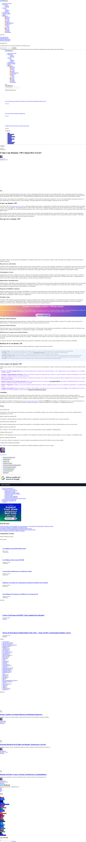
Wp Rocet (10, 141)
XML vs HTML (11, 134)
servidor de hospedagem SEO (30, 401)
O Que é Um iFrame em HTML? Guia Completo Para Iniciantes (23, 615)
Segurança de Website (7, 681)
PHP (3, 679)
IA (3, 673)
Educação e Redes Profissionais (11, 496)
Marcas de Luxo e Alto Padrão (11, 490)
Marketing (7, 6)
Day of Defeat (5, 650)
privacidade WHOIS (55, 381)
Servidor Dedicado (6, 683)
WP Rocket (10, 140)
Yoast (9, 133)
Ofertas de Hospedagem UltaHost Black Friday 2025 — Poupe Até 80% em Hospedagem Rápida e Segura (37, 633)
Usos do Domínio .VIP (7, 470)
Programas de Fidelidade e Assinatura (12, 493)
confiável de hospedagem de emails (37, 389)
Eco (3, 659)
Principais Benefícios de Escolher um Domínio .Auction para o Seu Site (23, 744)
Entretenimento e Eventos (10, 491)
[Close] (0, 796)
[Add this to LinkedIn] (2, 191)
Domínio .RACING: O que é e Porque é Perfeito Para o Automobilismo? (23, 774)
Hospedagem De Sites (7, 3)
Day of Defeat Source (7, 651)
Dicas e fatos (5, 4)
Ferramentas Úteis (6, 12)
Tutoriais (4, 8)
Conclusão (5, 501)
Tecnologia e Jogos (9, 495)
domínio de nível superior (18, 206)
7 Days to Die (5, 641)
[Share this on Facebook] (1, 191)
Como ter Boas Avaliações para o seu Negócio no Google (17, 571)
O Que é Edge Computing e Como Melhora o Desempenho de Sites (15, 113)
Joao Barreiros (3, 158)
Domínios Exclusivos (7, 463)
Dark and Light (6, 649)
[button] (6, 84)
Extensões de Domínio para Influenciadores (12, 465)
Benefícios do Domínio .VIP (9, 457)
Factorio (4, 663)
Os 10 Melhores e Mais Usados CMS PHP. (13, 560)
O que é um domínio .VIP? (8, 488)
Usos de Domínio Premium (8, 469)
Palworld (4, 678)
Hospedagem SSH (6, 670)
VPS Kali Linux (6, 688)
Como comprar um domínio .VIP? (9, 500)
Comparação (5, 648)
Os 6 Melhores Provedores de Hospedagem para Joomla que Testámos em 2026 (17, 125)
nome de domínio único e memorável (38, 352)
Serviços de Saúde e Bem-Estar (11, 497)
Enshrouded (5, 661)
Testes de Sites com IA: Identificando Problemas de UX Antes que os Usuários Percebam (17, 529)
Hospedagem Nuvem (7, 669)
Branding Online (6, 459)
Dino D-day (5, 657)
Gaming (4, 14)
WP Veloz (10, 137)
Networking (5, 677)
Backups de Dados (6, 646)
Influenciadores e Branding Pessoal (12, 492)
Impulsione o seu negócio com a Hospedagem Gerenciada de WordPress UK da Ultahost (25, 582)
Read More (5, 619)
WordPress (7, 10)
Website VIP (5, 472)
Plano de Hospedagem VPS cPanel (9, 680)
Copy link (14, 841)
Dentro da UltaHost (6, 13)
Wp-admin (10, 135)
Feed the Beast (5, 664)
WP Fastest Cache (11, 142)
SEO (6, 9)
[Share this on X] (0, 191)
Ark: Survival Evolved (7, 643)
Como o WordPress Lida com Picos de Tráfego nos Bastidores (12, 530)
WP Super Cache (11, 139)
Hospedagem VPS (6, 671)
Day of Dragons (6, 653)
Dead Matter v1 (6, 654)
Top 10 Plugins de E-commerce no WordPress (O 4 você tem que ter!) (20, 594)
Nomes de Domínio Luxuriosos (9, 467)
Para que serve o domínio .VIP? (9, 489)
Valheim (4, 687)
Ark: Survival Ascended (7, 642)
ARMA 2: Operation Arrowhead (9, 645)
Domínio (7, 11)
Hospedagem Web (6, 672)
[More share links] (3, 191)
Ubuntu (4, 686)
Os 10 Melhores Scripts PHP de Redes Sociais (14, 548)
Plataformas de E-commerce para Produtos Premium (15, 498)
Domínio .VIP (6, 461)
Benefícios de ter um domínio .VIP (9, 499)
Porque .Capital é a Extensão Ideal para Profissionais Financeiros (21, 714)
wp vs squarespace (11, 136)
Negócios (7, 5)
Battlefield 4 (5, 647)
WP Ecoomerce (11, 143)
